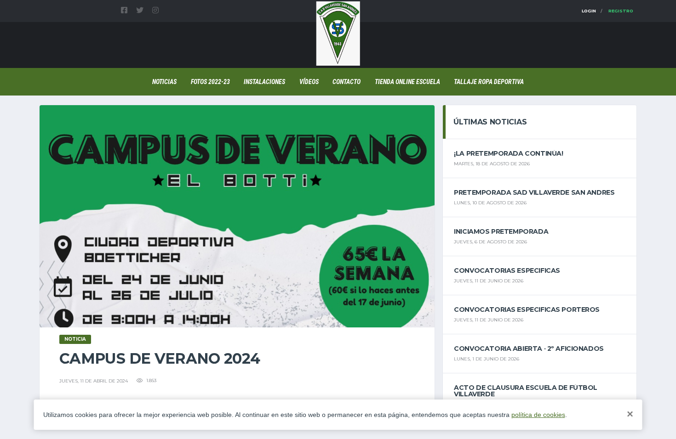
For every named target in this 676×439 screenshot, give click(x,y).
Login (589, 10)
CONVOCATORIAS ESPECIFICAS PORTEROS (527, 309)
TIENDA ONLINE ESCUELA (407, 81)
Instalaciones (264, 81)
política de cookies (538, 414)
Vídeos (309, 81)
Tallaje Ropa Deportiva (489, 81)
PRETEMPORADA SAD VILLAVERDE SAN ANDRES (534, 192)
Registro (620, 10)
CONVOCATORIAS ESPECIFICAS (507, 270)
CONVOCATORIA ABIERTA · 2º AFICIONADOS (528, 348)
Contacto (346, 81)
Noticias (164, 81)
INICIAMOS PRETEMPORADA (501, 231)
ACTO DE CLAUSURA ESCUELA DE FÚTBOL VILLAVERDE (525, 390)
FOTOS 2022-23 (210, 81)
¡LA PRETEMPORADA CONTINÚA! (508, 153)
